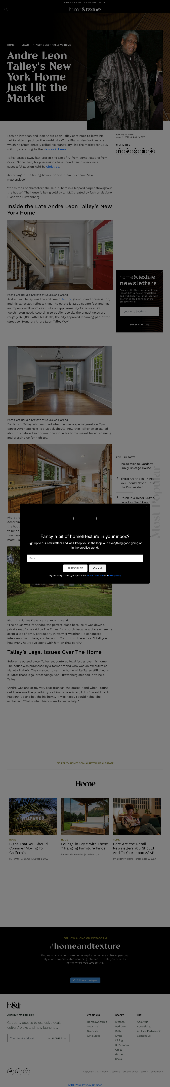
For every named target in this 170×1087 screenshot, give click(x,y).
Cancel (97, 568)
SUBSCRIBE (75, 568)
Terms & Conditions (95, 575)
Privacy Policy (114, 575)
